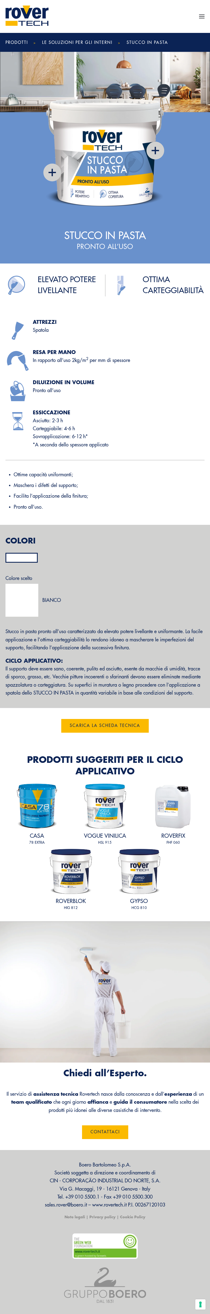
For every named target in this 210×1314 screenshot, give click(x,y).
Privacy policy (102, 1217)
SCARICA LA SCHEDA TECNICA (105, 726)
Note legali (75, 1217)
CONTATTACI (105, 1132)
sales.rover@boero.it (66, 1204)
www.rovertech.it (109, 1204)
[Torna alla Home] (27, 16)
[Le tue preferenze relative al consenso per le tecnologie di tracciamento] (200, 1304)
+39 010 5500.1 (82, 1196)
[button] (202, 16)
